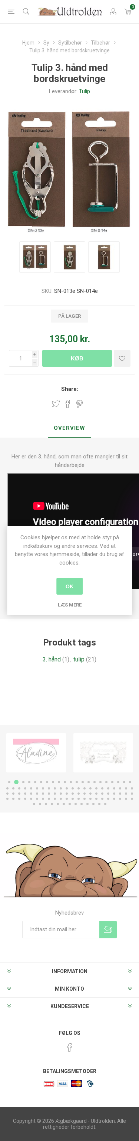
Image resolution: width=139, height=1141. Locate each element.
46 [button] (19, 793)
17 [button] (106, 782)
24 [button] (19, 788)
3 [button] (22, 782)
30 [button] (55, 788)
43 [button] (132, 788)
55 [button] (73, 793)
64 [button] (126, 793)
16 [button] (100, 782)
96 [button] (81, 804)
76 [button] (67, 799)
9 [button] (59, 782)
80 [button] (90, 799)
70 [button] (31, 799)
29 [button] (49, 788)
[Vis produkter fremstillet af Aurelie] (103, 752)
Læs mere (70, 605)
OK (69, 586)
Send (108, 929)
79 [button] (84, 799)
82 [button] (102, 799)
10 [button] (65, 782)
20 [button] (124, 782)
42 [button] (126, 788)
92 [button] (58, 804)
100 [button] (105, 804)
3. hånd (52, 659)
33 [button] (73, 788)
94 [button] (70, 804)
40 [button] (114, 788)
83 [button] (108, 799)
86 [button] (126, 799)
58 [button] (90, 793)
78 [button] (78, 799)
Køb (77, 358)
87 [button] (132, 799)
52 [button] (55, 793)
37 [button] (96, 788)
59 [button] (96, 793)
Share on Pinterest (79, 404)
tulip (79, 659)
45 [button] (13, 793)
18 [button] (112, 782)
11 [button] (71, 782)
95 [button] (76, 804)
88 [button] (34, 804)
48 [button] (31, 793)
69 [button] (25, 799)
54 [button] (67, 793)
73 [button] (49, 799)
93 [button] (64, 804)
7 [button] (47, 782)
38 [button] (102, 788)
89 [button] (40, 804)
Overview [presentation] (69, 428)
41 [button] (120, 788)
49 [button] (37, 793)
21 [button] (130, 782)
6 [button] (41, 782)
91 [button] (52, 804)
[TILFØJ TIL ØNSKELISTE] (122, 358)
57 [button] (84, 793)
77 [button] (73, 799)
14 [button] (88, 782)
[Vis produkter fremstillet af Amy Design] (36, 752)
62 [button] (114, 793)
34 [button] (78, 788)
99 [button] (99, 804)
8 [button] (53, 782)
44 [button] (7, 793)
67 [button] (13, 799)
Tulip (84, 91)
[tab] (69, 428)
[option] (36, 752)
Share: (69, 389)
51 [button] (49, 793)
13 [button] (83, 782)
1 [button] (9, 782)
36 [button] (90, 788)
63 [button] (120, 793)
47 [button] (25, 793)
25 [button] (25, 788)
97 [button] (87, 804)
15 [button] (94, 782)
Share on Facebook (68, 404)
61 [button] (108, 793)
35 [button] (84, 788)
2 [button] (15, 782)
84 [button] (114, 799)
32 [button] (67, 788)
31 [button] (61, 788)
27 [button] (37, 788)
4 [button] (29, 782)
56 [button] (78, 793)
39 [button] (108, 788)
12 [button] (77, 782)
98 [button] (93, 804)
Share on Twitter (56, 404)
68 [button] (19, 799)
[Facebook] (70, 1047)
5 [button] (35, 782)
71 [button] (37, 799)
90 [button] (46, 804)
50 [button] (43, 793)
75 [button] (61, 799)
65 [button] (132, 793)
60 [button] (102, 793)
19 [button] (118, 782)
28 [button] (43, 788)
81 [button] (96, 799)
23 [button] (13, 788)
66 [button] (7, 799)
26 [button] (31, 788)
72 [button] (43, 799)
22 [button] (7, 788)
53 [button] (61, 793)
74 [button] (55, 799)
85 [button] (120, 799)
